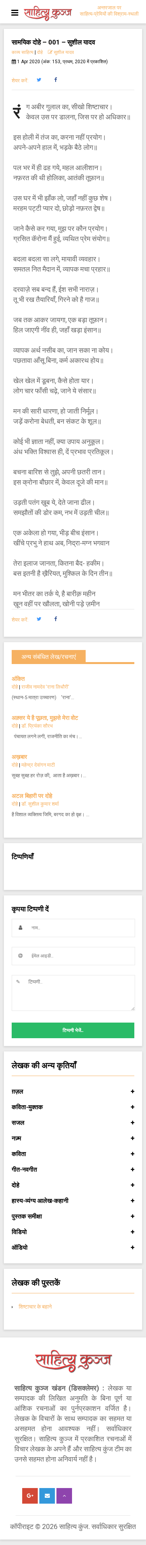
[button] (38, 80)
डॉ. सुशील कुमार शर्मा (40, 804)
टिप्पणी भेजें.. (73, 1030)
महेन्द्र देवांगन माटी (38, 765)
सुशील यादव (63, 52)
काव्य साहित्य (22, 52)
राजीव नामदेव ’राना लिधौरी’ (45, 687)
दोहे (40, 52)
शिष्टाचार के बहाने (35, 1306)
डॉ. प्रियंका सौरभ (37, 726)
